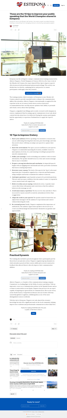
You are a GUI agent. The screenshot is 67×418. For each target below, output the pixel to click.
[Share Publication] (51, 5)
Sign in (63, 5)
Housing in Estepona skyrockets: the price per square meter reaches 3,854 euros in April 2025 (26, 383)
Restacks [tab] (18, 338)
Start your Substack (31, 414)
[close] (46, 357)
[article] (33, 386)
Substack (28, 416)
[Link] (8, 135)
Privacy (33, 411)
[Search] (48, 5)
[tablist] (15, 338)
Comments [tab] (12, 338)
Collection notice (41, 411)
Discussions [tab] (19, 354)
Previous (15, 328)
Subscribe (56, 5)
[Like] (10, 390)
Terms (36, 411)
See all (12, 394)
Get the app (38, 414)
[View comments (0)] (15, 30)
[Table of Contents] (1, 209)
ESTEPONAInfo (15, 25)
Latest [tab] (14, 354)
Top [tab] (11, 354)
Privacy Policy (43, 375)
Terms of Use (39, 374)
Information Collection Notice (33, 375)
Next (53, 328)
